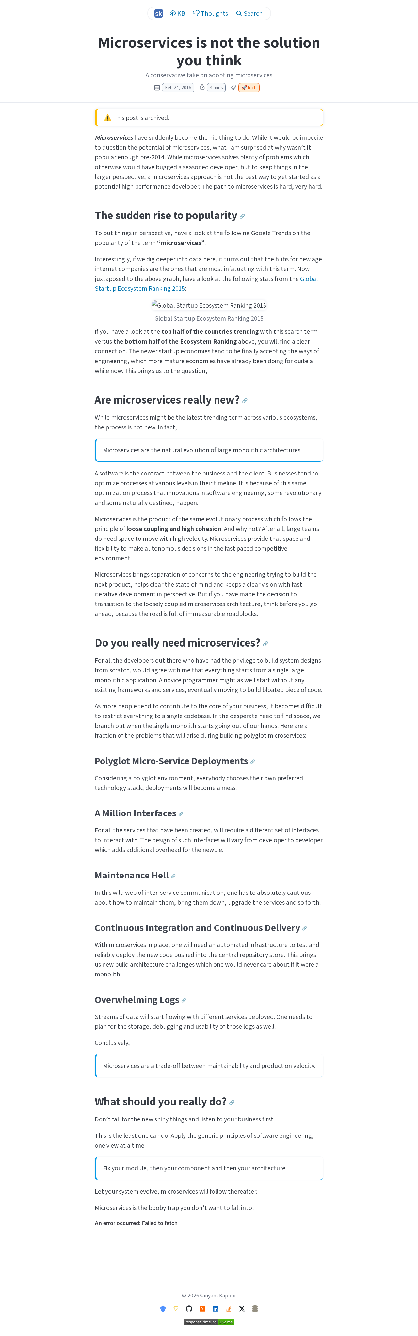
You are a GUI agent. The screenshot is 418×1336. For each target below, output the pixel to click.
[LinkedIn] (215, 1308)
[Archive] (255, 1308)
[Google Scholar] (163, 1308)
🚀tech (249, 87)
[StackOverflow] (229, 1308)
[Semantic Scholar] (176, 1308)
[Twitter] (242, 1308)
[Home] (158, 13)
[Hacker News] (202, 1308)
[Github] (189, 1308)
